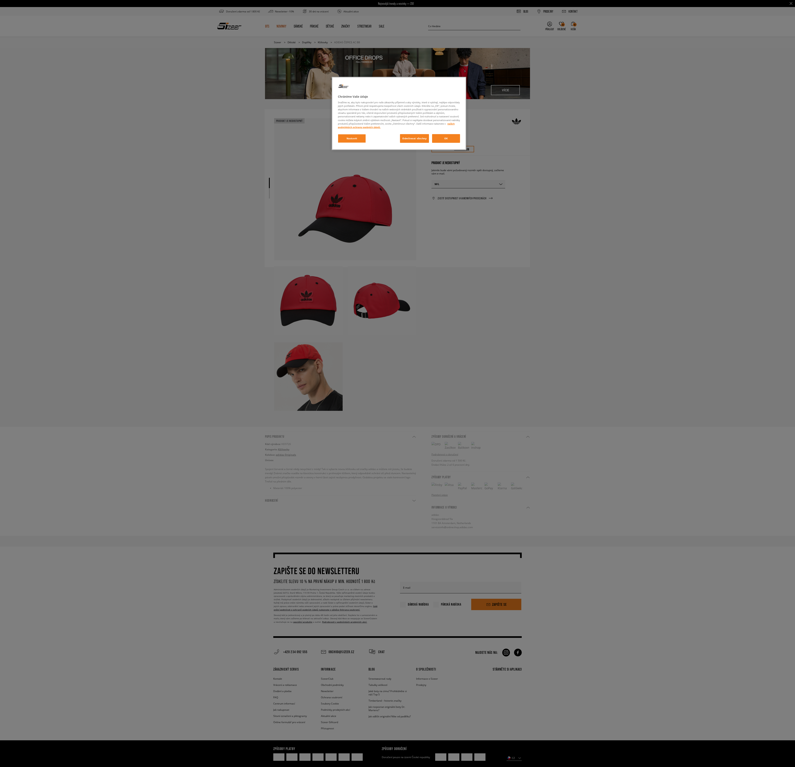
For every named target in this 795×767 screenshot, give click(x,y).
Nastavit (352, 138)
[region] (399, 113)
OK (446, 138)
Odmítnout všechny (414, 138)
